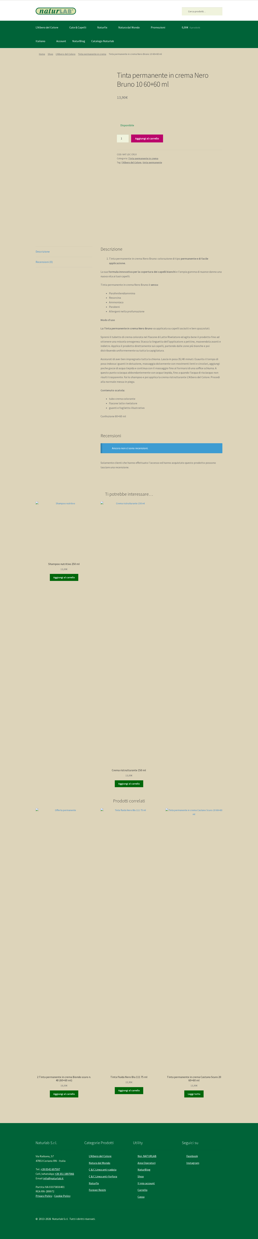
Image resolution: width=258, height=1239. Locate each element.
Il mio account (146, 1183)
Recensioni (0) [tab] (44, 262)
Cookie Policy (62, 1196)
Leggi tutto (194, 1094)
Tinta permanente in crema (92, 54)
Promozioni (158, 27)
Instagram (192, 1163)
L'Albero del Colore (65, 54)
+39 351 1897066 (64, 1174)
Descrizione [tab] (43, 251)
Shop (50, 54)
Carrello (142, 1190)
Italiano (40, 41)
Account (61, 41)
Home (42, 54)
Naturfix (102, 27)
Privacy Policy (44, 1196)
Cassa (141, 1196)
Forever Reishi (97, 1190)
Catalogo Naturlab (102, 41)
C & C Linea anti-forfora (103, 1176)
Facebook (192, 1156)
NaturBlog (78, 41)
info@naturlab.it (53, 1178)
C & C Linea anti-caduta (102, 1169)
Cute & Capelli (77, 27)
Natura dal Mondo (129, 27)
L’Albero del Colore (47, 27)
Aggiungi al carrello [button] (64, 577)
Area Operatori (147, 1163)
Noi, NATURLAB (147, 1156)
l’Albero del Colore (131, 162)
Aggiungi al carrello (147, 138)
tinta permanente (152, 162)
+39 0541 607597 (50, 1169)
